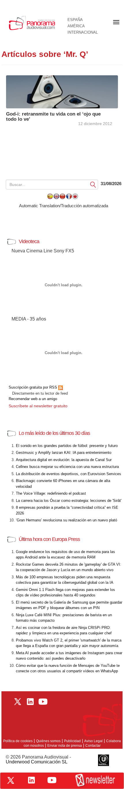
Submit (93, 184)
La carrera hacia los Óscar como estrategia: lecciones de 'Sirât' (68, 500)
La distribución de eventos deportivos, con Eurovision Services (68, 474)
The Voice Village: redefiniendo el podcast (51, 493)
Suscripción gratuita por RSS (33, 387)
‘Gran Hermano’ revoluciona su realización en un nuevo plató (66, 520)
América (76, 26)
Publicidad (72, 741)
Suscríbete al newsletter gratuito (38, 406)
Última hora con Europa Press (49, 539)
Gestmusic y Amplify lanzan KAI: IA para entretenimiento (63, 452)
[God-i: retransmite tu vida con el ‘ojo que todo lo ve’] (62, 91)
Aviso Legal (93, 741)
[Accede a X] (10, 780)
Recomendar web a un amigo (33, 399)
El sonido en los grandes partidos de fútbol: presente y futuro (67, 446)
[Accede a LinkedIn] (31, 780)
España (75, 20)
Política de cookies (18, 741)
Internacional (82, 32)
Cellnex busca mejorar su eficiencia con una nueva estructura (67, 466)
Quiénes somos (48, 741)
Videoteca (29, 241)
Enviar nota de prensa (64, 746)
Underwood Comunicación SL (36, 761)
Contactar (93, 746)
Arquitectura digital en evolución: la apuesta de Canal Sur (64, 460)
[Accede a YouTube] (52, 780)
